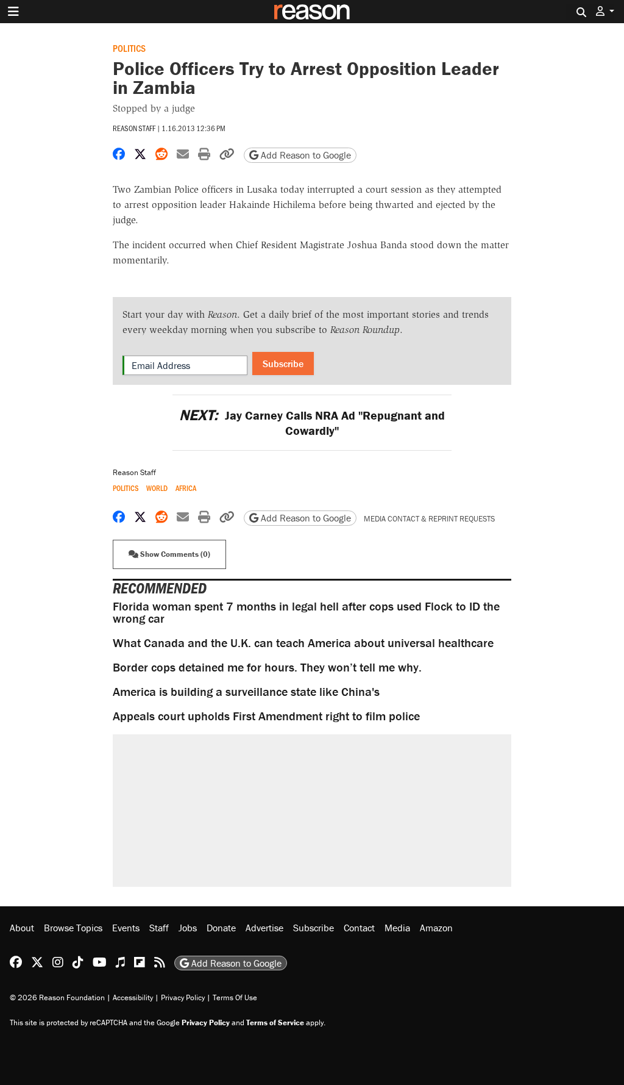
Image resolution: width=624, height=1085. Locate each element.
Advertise (264, 928)
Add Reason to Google (304, 155)
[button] (605, 11)
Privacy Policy (183, 997)
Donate (221, 928)
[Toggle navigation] (13, 11)
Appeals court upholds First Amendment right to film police (266, 715)
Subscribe (283, 363)
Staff (159, 928)
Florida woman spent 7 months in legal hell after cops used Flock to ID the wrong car (306, 612)
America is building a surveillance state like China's (246, 691)
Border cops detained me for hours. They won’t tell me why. (267, 667)
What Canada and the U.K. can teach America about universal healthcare (303, 642)
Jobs (188, 928)
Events (126, 928)
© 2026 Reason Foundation (57, 997)
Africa (186, 488)
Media (397, 928)
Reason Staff (134, 128)
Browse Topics (73, 928)
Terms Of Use (235, 997)
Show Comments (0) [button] (174, 554)
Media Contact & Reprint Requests (429, 519)
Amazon (436, 928)
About (22, 928)
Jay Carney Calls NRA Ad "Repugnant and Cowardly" (311, 422)
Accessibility (133, 997)
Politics (129, 47)
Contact (359, 928)
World (157, 488)
